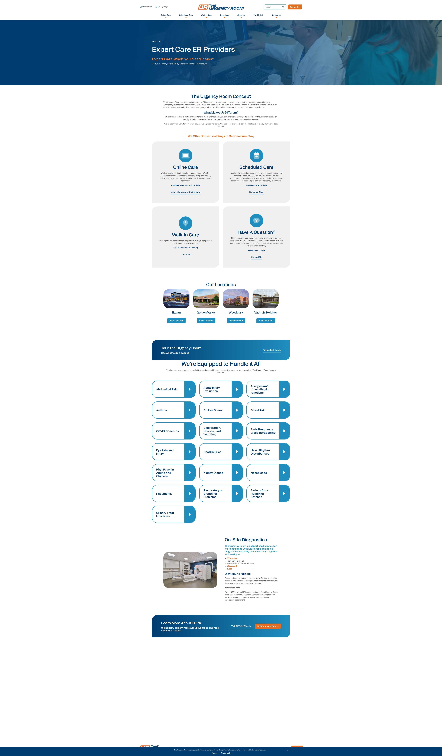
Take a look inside (272, 350)
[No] (287, 750)
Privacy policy (226, 753)
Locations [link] (224, 15)
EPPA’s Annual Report (268, 626)
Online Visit (147, 7)
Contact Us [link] (276, 15)
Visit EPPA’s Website (241, 626)
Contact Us (256, 257)
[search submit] (283, 7)
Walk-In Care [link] (206, 15)
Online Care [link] (166, 15)
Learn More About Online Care (185, 192)
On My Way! (162, 7)
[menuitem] (166, 16)
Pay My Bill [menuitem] (258, 15)
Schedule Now (256, 192)
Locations (185, 255)
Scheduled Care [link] (186, 15)
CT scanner (232, 558)
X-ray (229, 569)
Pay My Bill (295, 7)
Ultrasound (232, 566)
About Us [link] (241, 15)
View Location (176, 321)
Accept (214, 753)
